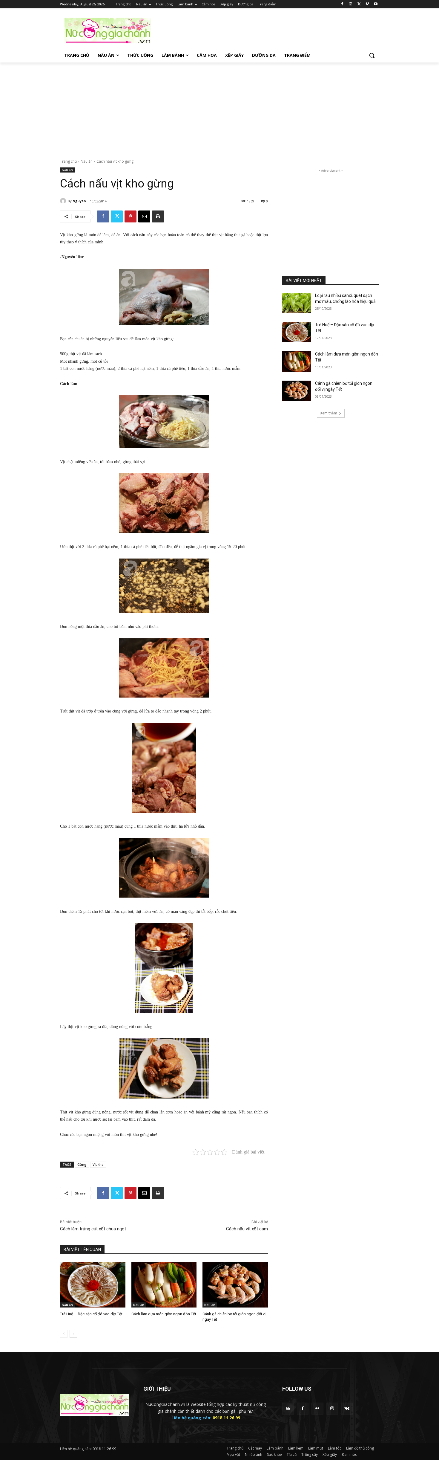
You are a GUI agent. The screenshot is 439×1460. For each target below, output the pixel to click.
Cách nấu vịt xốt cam (247, 1229)
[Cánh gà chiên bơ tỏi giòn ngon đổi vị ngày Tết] (235, 1285)
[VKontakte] (347, 1408)
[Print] (158, 216)
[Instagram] (350, 4)
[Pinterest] (130, 216)
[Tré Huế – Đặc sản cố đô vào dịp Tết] (92, 1285)
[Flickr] (317, 1408)
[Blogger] (288, 1408)
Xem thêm (328, 413)
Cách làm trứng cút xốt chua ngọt (93, 1229)
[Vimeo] (367, 4)
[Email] (144, 216)
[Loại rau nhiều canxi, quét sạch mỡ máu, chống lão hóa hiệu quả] (296, 303)
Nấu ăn (87, 161)
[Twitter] (359, 4)
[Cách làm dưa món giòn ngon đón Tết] (164, 1285)
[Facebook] (342, 4)
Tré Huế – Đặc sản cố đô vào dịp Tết (91, 1314)
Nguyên (79, 201)
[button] (372, 55)
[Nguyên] (64, 201)
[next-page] (73, 1334)
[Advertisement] (264, 30)
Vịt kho (98, 1164)
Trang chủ (68, 161)
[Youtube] (375, 4)
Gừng (82, 1164)
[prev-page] (63, 1334)
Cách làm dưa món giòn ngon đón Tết (163, 1314)
